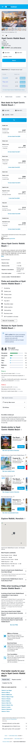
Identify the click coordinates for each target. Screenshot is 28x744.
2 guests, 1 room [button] (7, 56)
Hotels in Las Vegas (7, 690)
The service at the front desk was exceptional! (13, 376)
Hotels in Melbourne (7, 694)
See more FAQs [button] (14, 625)
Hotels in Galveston (7, 709)
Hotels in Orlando (6, 699)
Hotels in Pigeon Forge (7, 696)
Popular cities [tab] (5, 679)
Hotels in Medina (6, 701)
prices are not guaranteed (11, 719)
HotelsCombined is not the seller (10, 723)
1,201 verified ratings (15, 47)
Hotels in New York (6, 703)
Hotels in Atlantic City (7, 705)
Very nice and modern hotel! (10, 373)
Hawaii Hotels (7, 738)
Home (6, 735)
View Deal (21, 446)
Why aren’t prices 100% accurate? (11, 729)
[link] (10, 450)
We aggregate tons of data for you (11, 726)
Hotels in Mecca (6, 692)
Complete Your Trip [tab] (7, 683)
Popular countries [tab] (16, 679)
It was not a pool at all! (9, 387)
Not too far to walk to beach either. (12, 391)
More (2, 256)
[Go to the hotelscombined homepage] (11, 6)
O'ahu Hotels (17, 738)
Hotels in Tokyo (6, 711)
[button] (2, 6)
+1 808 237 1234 (6, 45)
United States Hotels (13, 735)
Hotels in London (6, 707)
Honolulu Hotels (6, 741)
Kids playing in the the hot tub (10, 389)
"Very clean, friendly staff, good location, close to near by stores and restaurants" (14, 379)
